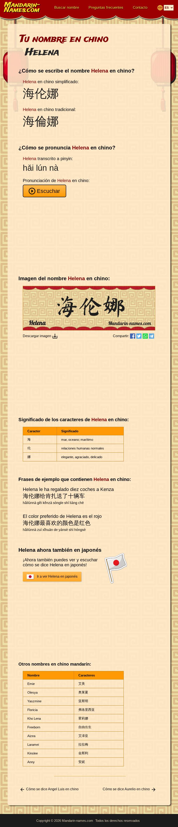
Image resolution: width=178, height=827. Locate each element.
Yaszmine (34, 701)
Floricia (32, 710)
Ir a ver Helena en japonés (57, 576)
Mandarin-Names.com (22, 8)
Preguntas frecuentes (106, 7)
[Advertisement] (90, 236)
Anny (31, 762)
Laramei (33, 744)
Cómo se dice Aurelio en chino (126, 789)
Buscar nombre (66, 7)
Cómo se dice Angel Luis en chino (52, 789)
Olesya (32, 692)
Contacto (140, 7)
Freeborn (33, 727)
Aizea (31, 736)
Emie (31, 684)
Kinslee (32, 753)
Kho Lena (34, 718)
